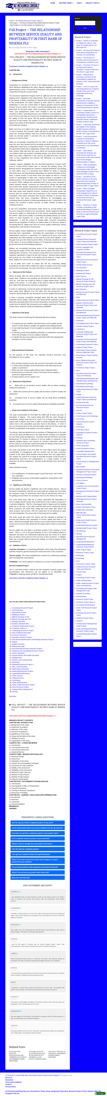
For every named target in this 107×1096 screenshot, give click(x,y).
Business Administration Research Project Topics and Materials (86, 305)
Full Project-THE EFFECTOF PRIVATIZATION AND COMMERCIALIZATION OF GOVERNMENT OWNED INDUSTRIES (17, 1056)
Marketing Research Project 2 (23, 664)
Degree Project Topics (84, 347)
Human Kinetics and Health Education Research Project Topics (86, 456)
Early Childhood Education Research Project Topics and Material (86, 362)
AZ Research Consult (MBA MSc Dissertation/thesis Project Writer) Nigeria (32, 1075)
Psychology (16, 680)
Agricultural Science (19, 612)
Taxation (79, 621)
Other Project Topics (83, 550)
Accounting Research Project (22, 608)
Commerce (80, 329)
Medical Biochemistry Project (22, 671)
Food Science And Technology (87, 416)
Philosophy (80, 555)
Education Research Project (22, 637)
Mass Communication (19, 667)
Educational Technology (84, 386)
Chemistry (80, 320)
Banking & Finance (18, 615)
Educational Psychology (84, 384)
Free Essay (80, 419)
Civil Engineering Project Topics (87, 323)
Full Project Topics (82, 430)
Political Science (18, 678)
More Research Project (20, 687)
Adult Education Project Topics (87, 244)
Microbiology (81, 531)
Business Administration (20, 624)
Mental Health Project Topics (86, 528)
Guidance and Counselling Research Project (28, 651)
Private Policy (81, 572)
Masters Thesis (65, 3)
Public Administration (19, 682)
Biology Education (18, 621)
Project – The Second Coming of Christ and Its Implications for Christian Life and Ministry (88, 52)
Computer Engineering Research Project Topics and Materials (86, 334)
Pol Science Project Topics (85, 564)
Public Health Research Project (23, 685)
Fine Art (79, 410)
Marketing (15, 662)
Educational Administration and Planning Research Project (32, 639)
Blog (78, 297)
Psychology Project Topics (85, 578)
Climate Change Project (85, 326)
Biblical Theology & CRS (20, 617)
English (14, 642)
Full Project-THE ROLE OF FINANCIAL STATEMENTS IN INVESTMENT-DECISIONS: (57, 1054)
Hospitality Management (85, 451)
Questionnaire (81, 596)
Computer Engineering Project (23, 626)
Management (17, 658)
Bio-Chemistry (81, 289)
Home (52, 3)
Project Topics (92, 3)
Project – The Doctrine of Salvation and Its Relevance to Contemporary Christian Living (87, 60)
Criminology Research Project (23, 630)
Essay (79, 3)
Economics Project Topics (85, 368)
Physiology (80, 558)
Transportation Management (22, 689)
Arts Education (81, 268)
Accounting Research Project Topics (24, 47)
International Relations (84, 477)
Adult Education (17, 610)
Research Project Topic (84, 599)
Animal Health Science (84, 265)
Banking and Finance (83, 273)
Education (12, 696)
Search (77, 18)
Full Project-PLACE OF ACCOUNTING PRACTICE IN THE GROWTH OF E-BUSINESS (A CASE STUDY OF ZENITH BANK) (37, 1055)
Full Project (80, 427)
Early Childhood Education (21, 633)
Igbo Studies (80, 467)
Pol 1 (78, 561)
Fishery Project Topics (84, 413)
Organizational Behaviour (21, 673)
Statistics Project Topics (84, 618)
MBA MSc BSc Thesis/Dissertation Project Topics (86, 515)
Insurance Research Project (86, 475)
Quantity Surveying (83, 593)
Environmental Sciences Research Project (27, 648)
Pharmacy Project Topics (85, 552)
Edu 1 (78, 370)
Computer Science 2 (19, 628)
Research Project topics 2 (85, 602)
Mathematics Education (20, 669)
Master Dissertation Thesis (85, 507)
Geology (79, 438)
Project (79, 575)
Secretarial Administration (85, 605)
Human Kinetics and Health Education (25, 655)
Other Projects (17, 676)
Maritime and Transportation (22, 660)
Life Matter (80, 483)
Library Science (82, 480)
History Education (18, 653)
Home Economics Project (85, 448)
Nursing (15, 691)
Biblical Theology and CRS (21, 619)
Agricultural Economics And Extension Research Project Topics (86, 254)
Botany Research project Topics (87, 300)
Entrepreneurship (18, 646)
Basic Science (81, 276)
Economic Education (19, 635)
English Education (18, 644)
